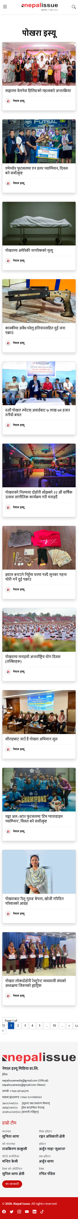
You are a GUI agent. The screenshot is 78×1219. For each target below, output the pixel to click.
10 (54, 1025)
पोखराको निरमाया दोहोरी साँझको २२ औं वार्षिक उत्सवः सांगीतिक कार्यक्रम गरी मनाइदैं (38, 494)
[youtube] (27, 1212)
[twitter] (11, 1212)
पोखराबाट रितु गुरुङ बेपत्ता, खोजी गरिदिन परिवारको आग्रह (34, 901)
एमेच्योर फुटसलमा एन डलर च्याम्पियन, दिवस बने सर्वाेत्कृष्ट (36, 171)
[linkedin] (34, 1212)
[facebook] (4, 1212)
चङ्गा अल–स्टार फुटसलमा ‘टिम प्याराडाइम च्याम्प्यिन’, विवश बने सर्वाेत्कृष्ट (34, 819)
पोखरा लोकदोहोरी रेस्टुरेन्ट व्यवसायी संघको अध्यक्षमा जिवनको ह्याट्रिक (35, 983)
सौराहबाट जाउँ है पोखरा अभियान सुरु (31, 739)
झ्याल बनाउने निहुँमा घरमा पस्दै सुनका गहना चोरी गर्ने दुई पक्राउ (36, 577)
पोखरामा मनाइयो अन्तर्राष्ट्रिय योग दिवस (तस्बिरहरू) (32, 659)
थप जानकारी (12, 1184)
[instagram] (19, 1212)
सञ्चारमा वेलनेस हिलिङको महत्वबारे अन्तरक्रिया (38, 91)
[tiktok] (42, 1212)
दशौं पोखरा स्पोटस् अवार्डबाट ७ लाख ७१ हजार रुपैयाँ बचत (37, 412)
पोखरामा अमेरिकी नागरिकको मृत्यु (29, 250)
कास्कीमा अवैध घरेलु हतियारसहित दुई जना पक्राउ (35, 330)
